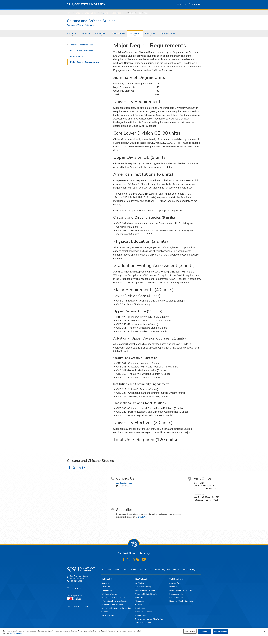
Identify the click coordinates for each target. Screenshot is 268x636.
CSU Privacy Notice (16, 633)
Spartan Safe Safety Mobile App (149, 619)
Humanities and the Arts (112, 604)
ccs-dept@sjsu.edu (124, 482)
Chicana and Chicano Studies (86, 13)
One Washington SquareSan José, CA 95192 (79, 577)
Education (105, 587)
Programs (104, 13)
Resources (150, 33)
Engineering (106, 590)
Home (69, 13)
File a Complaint (176, 597)
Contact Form (175, 583)
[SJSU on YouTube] (143, 559)
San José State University (86, 4)
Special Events (168, 33)
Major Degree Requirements (84, 62)
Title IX (132, 569)
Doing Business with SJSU (180, 590)
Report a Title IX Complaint (181, 601)
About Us (71, 33)
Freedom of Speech (143, 612)
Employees (140, 608)
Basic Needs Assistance (145, 590)
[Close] (264, 631)
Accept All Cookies (220, 631)
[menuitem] (72, 33)
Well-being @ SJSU (143, 622)
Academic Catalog (143, 587)
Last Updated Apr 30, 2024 (77, 606)
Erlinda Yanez (143, 517)
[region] (134, 632)
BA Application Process (81, 50)
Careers (138, 604)
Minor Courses (77, 56)
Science (104, 612)
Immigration (140, 615)
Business (105, 583)
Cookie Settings (189, 569)
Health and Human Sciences (113, 597)
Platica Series (118, 33)
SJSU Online (76, 588)
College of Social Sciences (80, 25)
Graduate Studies (109, 594)
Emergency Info (176, 594)
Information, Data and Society (114, 601)
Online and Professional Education (116, 608)
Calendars (139, 601)
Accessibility (107, 569)
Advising (86, 33)
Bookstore (139, 597)
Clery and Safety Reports (146, 594)
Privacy (176, 569)
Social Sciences (107, 615)
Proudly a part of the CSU (76, 596)
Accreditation (121, 569)
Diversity (142, 569)
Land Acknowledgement (160, 569)
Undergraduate (117, 13)
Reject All (205, 631)
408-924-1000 (76, 581)
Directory (173, 587)
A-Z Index (139, 583)
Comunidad (100, 33)
